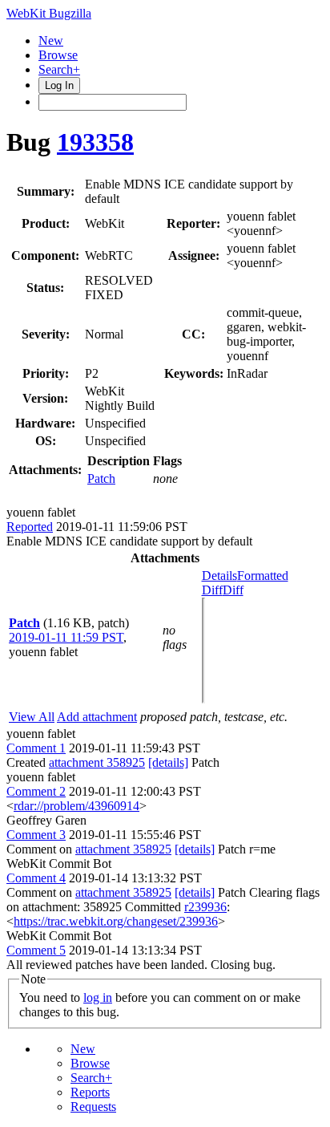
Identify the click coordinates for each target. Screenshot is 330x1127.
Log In (59, 85)
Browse (58, 55)
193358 (95, 142)
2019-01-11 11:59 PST (66, 637)
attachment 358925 (97, 762)
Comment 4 (36, 878)
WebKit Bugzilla (48, 13)
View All (31, 717)
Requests (93, 1106)
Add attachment (97, 717)
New (50, 40)
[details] (168, 762)
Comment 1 (36, 748)
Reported (29, 526)
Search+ (59, 69)
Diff (233, 590)
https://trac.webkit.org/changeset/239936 (116, 921)
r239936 (205, 907)
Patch (101, 478)
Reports (90, 1092)
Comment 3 (36, 834)
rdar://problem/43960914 (76, 806)
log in (97, 997)
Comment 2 (36, 791)
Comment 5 (36, 950)
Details (219, 575)
